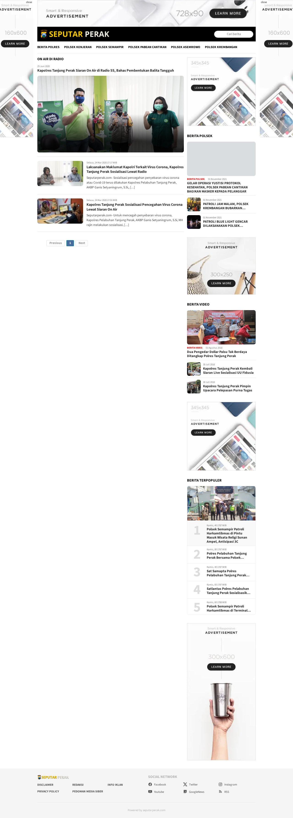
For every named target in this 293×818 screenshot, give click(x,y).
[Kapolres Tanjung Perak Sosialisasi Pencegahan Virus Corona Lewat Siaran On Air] (60, 211)
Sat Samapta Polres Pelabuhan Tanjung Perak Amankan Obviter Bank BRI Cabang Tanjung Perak (227, 573)
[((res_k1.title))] (221, 159)
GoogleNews (196, 792)
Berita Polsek (196, 179)
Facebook (159, 785)
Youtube (158, 792)
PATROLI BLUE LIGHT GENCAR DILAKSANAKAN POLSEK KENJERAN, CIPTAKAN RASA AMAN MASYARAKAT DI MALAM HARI (229, 224)
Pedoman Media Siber (87, 791)
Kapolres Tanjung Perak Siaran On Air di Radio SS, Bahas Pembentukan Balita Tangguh (105, 70)
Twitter (193, 785)
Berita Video (194, 347)
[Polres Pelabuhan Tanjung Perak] (73, 34)
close (29, 2)
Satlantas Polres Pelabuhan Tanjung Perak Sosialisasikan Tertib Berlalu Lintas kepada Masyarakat (229, 591)
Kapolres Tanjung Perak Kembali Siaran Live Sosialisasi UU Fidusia (228, 371)
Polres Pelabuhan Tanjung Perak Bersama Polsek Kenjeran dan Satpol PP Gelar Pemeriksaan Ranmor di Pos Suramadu (229, 556)
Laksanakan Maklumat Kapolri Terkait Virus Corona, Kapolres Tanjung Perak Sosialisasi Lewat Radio (135, 169)
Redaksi (78, 785)
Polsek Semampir (110, 47)
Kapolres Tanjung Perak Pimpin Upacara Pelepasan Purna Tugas (227, 388)
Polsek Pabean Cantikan (147, 47)
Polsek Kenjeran (78, 47)
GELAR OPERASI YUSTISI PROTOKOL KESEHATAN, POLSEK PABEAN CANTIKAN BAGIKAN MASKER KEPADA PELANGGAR (217, 187)
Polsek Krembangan (221, 47)
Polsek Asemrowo (185, 47)
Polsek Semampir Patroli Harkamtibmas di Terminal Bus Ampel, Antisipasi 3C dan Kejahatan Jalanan (229, 608)
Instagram (230, 785)
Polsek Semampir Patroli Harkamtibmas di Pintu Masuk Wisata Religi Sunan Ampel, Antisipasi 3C (227, 536)
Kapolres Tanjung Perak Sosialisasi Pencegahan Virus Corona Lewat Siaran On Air (134, 207)
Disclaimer (45, 785)
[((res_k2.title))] (221, 327)
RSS (226, 792)
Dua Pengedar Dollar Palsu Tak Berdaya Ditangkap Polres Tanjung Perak (217, 354)
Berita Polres (48, 47)
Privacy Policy (48, 791)
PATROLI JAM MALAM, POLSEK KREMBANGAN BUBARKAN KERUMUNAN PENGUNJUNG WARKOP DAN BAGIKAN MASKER (227, 206)
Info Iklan (115, 785)
